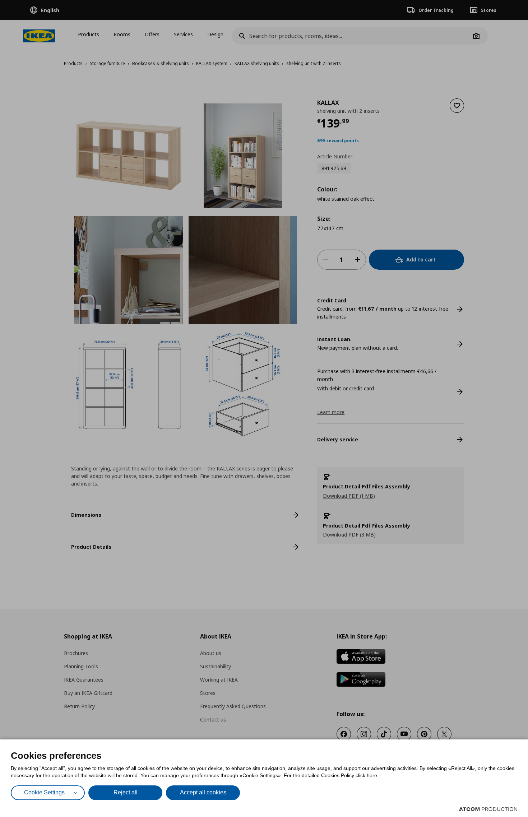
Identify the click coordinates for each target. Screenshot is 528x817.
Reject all (126, 792)
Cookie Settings (44, 792)
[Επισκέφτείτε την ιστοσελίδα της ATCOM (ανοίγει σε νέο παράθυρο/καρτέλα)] (488, 809)
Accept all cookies (203, 792)
